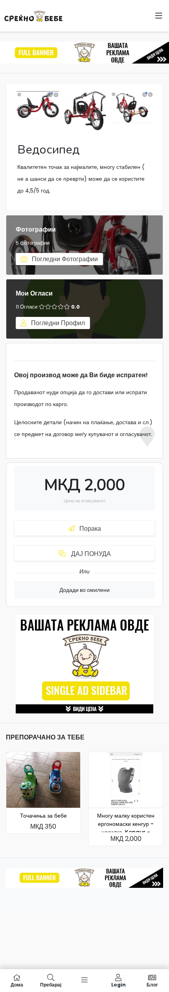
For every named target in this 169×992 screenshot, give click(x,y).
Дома (17, 984)
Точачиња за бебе (43, 816)
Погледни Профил (57, 323)
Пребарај (50, 984)
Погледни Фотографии (64, 259)
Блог (152, 984)
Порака (89, 528)
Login (118, 984)
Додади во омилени (84, 589)
